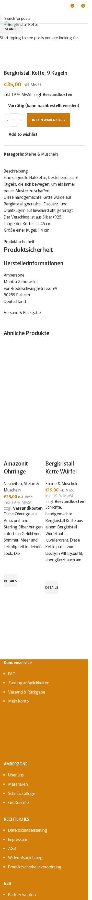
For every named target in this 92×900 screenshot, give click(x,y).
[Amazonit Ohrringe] (23, 370)
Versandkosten (28, 508)
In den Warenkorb (48, 119)
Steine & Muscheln (61, 483)
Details (10, 581)
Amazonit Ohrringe (16, 467)
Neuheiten (13, 483)
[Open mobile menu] (5, 8)
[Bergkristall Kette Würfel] (65, 370)
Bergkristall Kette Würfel (61, 467)
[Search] (15, 8)
